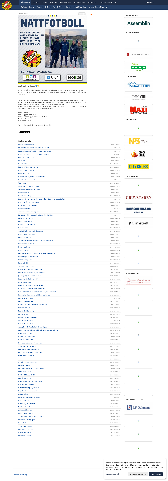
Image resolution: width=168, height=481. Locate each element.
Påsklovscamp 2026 (25, 260)
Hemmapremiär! (23, 228)
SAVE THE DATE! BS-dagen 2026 (29, 189)
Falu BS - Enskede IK (25, 221)
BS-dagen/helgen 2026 (26, 157)
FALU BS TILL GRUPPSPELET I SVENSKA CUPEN (33, 148)
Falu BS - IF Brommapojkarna (28, 167)
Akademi (53, 2)
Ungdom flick (79, 2)
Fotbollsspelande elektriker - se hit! (30, 381)
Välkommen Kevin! (24, 436)
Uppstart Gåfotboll (24, 365)
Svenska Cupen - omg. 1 (26, 225)
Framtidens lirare (24, 247)
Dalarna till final (23, 400)
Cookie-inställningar (21, 475)
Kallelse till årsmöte (25, 410)
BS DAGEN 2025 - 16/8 (25, 324)
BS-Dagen (21, 161)
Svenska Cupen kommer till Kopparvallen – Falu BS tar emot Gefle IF (41, 199)
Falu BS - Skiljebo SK (25, 250)
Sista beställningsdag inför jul (28, 388)
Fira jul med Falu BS (25, 378)
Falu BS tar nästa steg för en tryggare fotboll (33, 154)
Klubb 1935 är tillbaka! (25, 340)
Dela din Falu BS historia (26, 298)
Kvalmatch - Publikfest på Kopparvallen (31, 289)
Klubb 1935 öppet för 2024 (27, 375)
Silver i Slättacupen (25, 423)
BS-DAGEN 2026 (23, 173)
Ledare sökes (23, 394)
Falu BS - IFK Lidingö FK (26, 196)
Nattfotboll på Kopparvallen (27, 317)
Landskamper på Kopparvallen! (29, 397)
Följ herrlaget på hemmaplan (28, 257)
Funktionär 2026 (23, 263)
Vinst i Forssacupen (25, 426)
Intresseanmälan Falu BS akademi (30, 343)
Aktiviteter (92, 2)
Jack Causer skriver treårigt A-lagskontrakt (32, 304)
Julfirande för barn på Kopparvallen (30, 269)
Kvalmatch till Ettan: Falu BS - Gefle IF (30, 285)
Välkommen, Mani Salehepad (28, 186)
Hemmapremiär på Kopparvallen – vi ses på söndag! (36, 253)
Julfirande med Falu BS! (26, 384)
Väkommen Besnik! (25, 432)
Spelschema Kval (24, 308)
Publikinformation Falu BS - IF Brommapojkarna (34, 151)
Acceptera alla (156, 474)
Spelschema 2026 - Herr (26, 266)
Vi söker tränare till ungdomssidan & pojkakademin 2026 (37, 292)
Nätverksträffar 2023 (25, 429)
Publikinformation (24, 282)
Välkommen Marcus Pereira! (28, 346)
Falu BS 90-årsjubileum (26, 301)
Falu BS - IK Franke (24, 164)
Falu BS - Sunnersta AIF (26, 170)
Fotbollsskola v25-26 (25, 333)
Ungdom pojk (65, 2)
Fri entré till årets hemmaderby (29, 202)
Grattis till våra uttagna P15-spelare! (30, 231)
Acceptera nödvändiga (138, 474)
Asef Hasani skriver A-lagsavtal (29, 212)
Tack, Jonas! (22, 183)
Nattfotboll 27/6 (23, 193)
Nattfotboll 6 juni (24, 209)
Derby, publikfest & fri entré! (28, 218)
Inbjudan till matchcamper (27, 336)
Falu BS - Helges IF (24, 237)
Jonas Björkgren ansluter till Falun (29, 276)
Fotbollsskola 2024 (24, 372)
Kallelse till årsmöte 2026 (26, 244)
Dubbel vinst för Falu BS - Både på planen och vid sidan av (38, 330)
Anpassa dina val (112, 474)
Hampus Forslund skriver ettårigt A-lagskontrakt (34, 295)
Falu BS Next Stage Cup (26, 311)
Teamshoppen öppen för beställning (31, 416)
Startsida (26, 2)
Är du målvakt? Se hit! (25, 320)
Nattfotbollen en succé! (26, 356)
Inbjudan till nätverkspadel (27, 391)
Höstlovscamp (23, 314)
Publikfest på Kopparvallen (27, 205)
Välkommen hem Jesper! (26, 420)
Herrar (35, 2)
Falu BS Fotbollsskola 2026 (27, 180)
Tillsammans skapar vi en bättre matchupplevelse (35, 241)
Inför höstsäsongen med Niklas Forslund (32, 177)
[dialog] (135, 468)
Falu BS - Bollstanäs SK (26, 145)
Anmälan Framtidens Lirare (27, 362)
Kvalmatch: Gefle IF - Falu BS (28, 279)
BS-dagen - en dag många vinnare (30, 352)
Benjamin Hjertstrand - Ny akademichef (31, 273)
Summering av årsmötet (26, 404)
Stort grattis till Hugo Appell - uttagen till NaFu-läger (35, 215)
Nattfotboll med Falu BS (26, 407)
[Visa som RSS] (91, 14)
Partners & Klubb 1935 (108, 2)
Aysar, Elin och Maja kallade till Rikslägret (32, 327)
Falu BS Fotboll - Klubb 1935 (27, 413)
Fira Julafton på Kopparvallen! (28, 349)
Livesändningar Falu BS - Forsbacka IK (31, 368)
